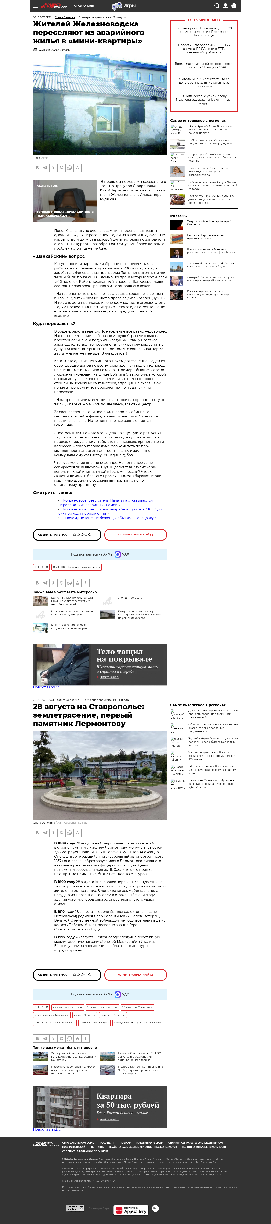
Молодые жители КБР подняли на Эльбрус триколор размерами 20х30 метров (141, 1070)
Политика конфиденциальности (204, 1147)
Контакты (97, 1147)
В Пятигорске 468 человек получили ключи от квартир (69, 626)
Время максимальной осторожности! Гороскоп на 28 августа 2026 (204, 65)
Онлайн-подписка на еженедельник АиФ (195, 1142)
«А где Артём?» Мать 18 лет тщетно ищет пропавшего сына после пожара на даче (211, 129)
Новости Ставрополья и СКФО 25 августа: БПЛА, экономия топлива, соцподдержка (140, 1057)
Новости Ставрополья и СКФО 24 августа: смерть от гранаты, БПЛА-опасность (73, 1070)
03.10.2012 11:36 (42, 17)
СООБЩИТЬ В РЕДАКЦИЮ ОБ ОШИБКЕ (85, 1151)
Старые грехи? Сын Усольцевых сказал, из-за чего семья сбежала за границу (212, 157)
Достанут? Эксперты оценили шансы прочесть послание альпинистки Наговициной (213, 714)
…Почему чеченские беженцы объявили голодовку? (109, 518)
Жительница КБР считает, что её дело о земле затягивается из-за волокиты (204, 82)
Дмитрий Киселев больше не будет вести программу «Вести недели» (210, 279)
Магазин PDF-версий (149, 1142)
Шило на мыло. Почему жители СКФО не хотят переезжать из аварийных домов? (72, 601)
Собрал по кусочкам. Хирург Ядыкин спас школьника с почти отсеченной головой (213, 185)
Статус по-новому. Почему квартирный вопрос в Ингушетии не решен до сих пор (140, 615)
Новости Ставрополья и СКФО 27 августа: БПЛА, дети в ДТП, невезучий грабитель (204, 48)
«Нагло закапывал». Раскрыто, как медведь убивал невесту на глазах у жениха (212, 770)
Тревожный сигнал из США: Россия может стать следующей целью (210, 265)
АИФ (44, 157)
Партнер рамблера (99, 1208)
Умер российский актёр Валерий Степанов (209, 223)
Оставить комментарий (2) (135, 534)
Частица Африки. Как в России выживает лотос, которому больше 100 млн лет (211, 756)
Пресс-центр (107, 1142)
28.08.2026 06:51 (43, 699)
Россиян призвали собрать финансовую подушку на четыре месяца (208, 294)
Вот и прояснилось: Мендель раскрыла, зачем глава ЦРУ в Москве (211, 251)
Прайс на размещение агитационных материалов (143, 1147)
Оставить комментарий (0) (135, 974)
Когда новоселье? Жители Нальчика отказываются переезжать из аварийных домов (105, 502)
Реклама (125, 1142)
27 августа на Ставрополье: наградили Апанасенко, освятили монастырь (73, 1057)
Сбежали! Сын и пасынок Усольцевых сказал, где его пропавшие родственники (213, 728)
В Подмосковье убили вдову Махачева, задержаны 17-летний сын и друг (204, 99)
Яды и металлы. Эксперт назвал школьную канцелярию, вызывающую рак (209, 171)
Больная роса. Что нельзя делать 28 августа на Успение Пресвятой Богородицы (204, 31)
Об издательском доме (78, 1142)
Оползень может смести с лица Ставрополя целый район (72, 613)
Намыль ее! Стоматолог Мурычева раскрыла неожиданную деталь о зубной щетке (211, 784)
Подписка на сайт (74, 1147)
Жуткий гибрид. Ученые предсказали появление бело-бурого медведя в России (213, 742)
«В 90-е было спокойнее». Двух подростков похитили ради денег (210, 142)
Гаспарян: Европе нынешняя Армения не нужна (206, 237)
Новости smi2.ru (47, 687)
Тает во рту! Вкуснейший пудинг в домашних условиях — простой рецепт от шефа (211, 199)
